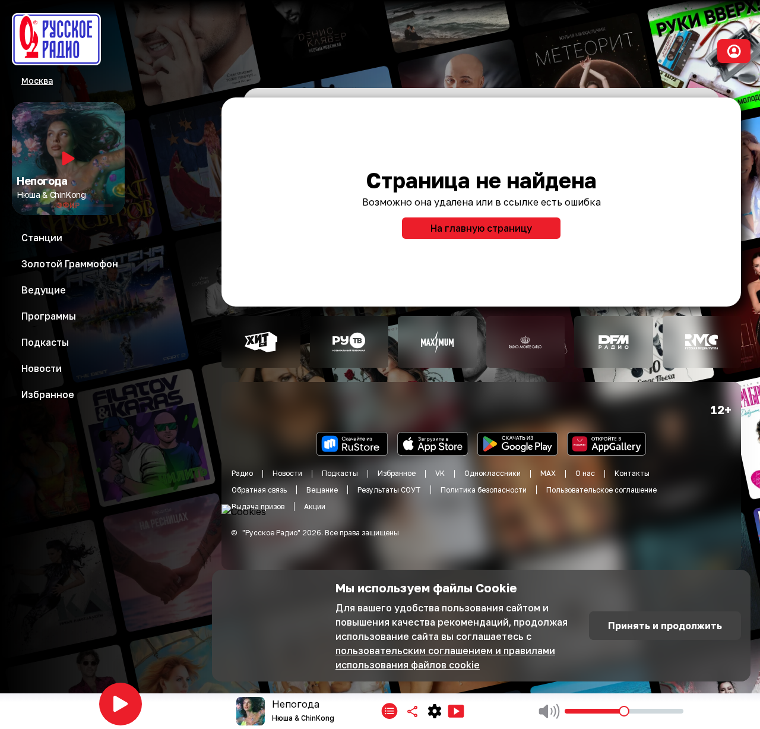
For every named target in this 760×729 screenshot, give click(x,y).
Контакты (632, 473)
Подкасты (340, 473)
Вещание (322, 489)
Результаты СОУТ (389, 489)
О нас (585, 473)
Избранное (397, 473)
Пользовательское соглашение (601, 489)
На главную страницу (481, 228)
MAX (548, 473)
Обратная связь (259, 489)
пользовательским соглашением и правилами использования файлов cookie (445, 658)
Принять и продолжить (665, 626)
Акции (314, 506)
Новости (287, 473)
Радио (242, 473)
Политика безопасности (484, 489)
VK (440, 473)
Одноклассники (492, 473)
